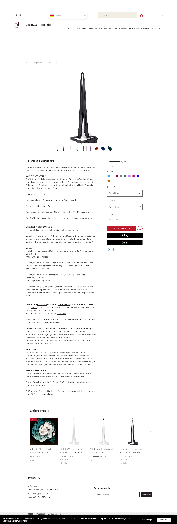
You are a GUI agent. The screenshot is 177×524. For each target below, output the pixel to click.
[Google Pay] (125, 242)
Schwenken (34, 328)
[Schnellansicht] (73, 431)
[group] (88, 443)
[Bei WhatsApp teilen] (113, 249)
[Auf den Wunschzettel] (140, 228)
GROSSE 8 (42, 304)
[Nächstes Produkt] (150, 431)
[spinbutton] (113, 219)
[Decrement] (109, 219)
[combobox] (125, 193)
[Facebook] (16, 15)
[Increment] (117, 219)
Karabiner (33, 319)
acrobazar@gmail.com (38, 493)
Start (28, 62)
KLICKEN (61, 313)
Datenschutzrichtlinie (18, 520)
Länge (111, 186)
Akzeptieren (164, 519)
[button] (164, 15)
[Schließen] (173, 519)
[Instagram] (20, 15)
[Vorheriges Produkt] (26, 431)
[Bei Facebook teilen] (108, 249)
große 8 (33, 307)
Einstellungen (147, 519)
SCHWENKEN (64, 304)
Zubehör (112, 200)
